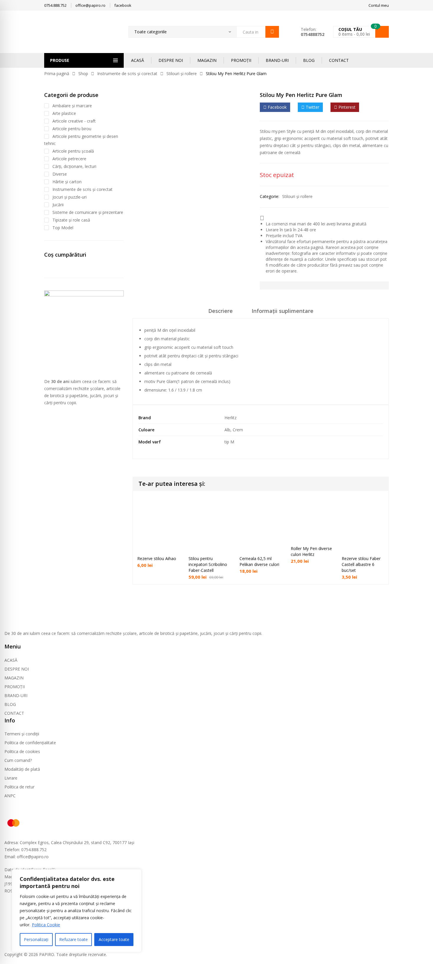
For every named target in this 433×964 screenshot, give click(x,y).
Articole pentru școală (73, 151)
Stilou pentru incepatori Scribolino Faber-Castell (208, 564)
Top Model (62, 227)
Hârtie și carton (67, 181)
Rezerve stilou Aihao (156, 558)
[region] (76, 910)
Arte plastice (64, 113)
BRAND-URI (277, 60)
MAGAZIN (206, 60)
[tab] (220, 312)
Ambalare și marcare (72, 105)
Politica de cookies (22, 751)
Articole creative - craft (74, 121)
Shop (83, 73)
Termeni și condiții (21, 734)
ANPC (10, 795)
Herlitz (230, 417)
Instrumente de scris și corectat (127, 73)
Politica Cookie (46, 924)
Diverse (59, 174)
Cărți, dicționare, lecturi (74, 166)
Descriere (220, 310)
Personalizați (36, 939)
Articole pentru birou (71, 128)
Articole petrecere (69, 158)
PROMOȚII (241, 60)
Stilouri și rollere (181, 73)
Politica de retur (19, 787)
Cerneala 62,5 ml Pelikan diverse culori (259, 561)
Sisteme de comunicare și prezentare (87, 212)
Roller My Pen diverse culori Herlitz (311, 551)
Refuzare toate (73, 939)
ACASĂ (137, 60)
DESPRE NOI (170, 60)
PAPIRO (46, 954)
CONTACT (339, 60)
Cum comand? (18, 760)
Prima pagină (56, 73)
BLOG (309, 60)
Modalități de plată (22, 769)
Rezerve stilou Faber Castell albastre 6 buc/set (361, 564)
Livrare (10, 778)
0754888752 (312, 34)
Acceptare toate (114, 939)
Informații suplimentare (282, 310)
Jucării (58, 204)
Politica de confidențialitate (30, 742)
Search (272, 32)
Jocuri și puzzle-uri (69, 197)
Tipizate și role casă (71, 220)
